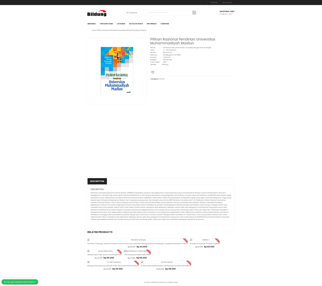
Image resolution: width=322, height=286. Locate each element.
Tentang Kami (106, 24)
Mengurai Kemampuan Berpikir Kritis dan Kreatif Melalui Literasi (113, 266)
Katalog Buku (136, 24)
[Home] (88, 30)
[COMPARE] (158, 71)
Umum (94, 30)
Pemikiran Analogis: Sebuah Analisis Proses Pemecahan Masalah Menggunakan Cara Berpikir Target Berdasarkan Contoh (137, 243)
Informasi (151, 24)
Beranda (92, 24)
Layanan (121, 24)
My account (227, 2)
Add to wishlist (152, 71)
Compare (164, 24)
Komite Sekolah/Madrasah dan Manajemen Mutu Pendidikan (166, 266)
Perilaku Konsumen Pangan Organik (204, 243)
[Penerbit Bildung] (96, 13)
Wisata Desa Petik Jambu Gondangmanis (104, 254)
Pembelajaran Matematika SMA (137, 254)
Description (97, 181)
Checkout (214, 2)
